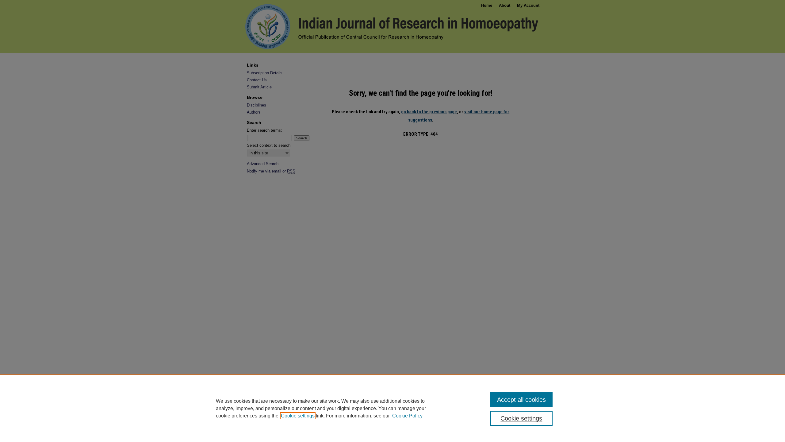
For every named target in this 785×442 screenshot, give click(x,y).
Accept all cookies (521, 399)
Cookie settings (298, 415)
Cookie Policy (407, 415)
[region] (392, 408)
